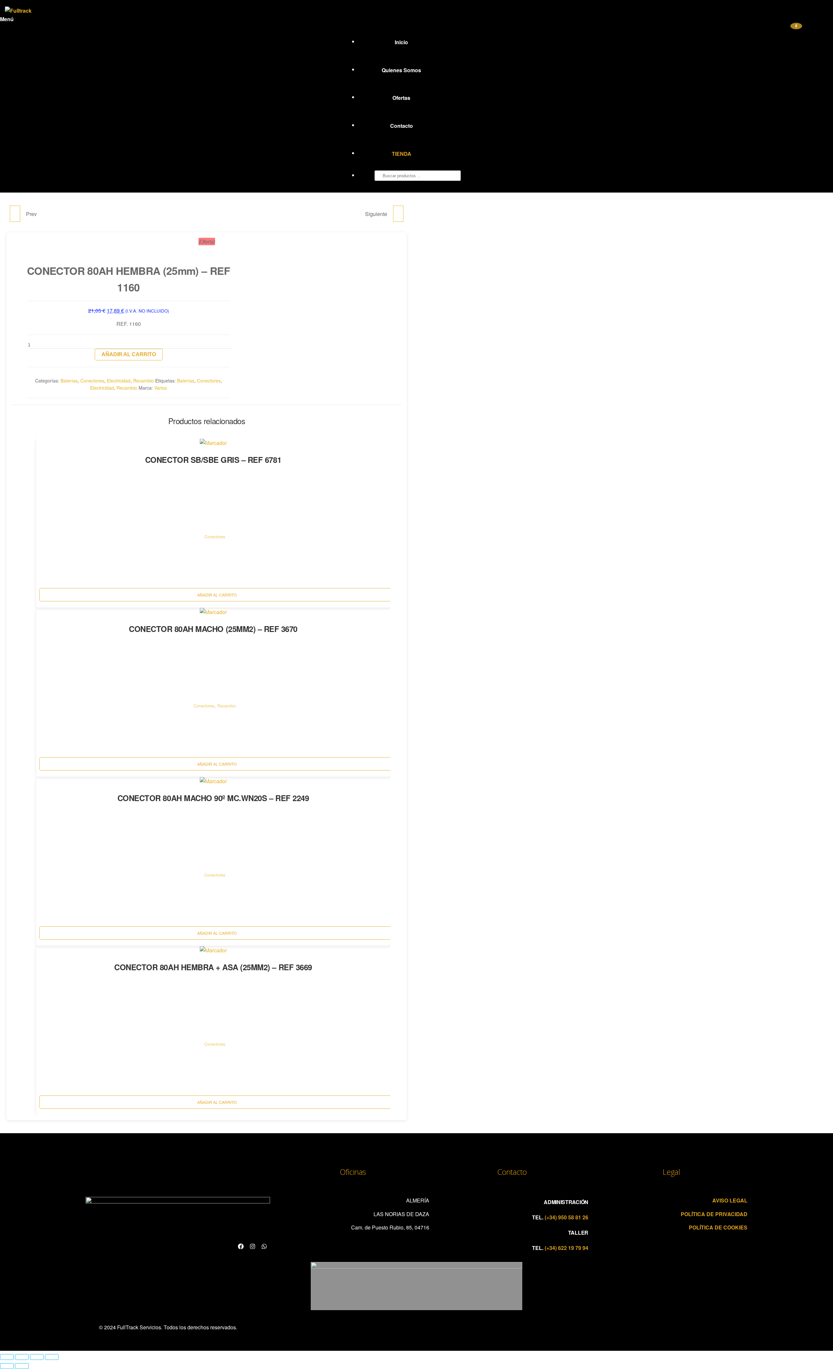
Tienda (401, 153)
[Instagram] (252, 1246)
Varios (160, 387)
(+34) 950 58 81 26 (565, 1217)
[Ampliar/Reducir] (7, 1357)
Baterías (69, 380)
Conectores (92, 380)
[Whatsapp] (264, 1246)
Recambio (143, 380)
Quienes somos (401, 70)
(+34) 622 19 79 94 (565, 1248)
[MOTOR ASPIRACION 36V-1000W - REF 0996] (398, 214)
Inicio (401, 42)
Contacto (401, 125)
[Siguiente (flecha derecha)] (22, 1366)
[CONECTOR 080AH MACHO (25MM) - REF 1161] (15, 214)
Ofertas (401, 97)
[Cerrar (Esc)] (52, 1357)
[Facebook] (241, 1246)
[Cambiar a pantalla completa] (22, 1357)
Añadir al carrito (129, 354)
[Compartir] (37, 1357)
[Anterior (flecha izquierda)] (7, 1366)
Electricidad (118, 380)
